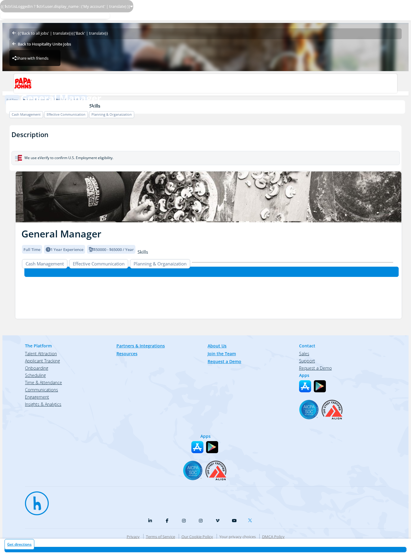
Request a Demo (224, 361)
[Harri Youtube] (234, 521)
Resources (127, 353)
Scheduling (35, 375)
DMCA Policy (273, 536)
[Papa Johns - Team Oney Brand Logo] (205, 83)
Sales (304, 353)
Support (307, 361)
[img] (208, 196)
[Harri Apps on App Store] (305, 386)
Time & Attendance (43, 382)
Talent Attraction (41, 353)
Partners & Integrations (140, 346)
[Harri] (34, 500)
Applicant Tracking (42, 361)
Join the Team (222, 353)
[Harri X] (251, 519)
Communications (41, 390)
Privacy (133, 536)
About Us (217, 346)
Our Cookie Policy (197, 536)
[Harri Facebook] (167, 521)
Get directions (19, 544)
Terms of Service (160, 536)
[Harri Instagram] (184, 521)
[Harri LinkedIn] (150, 521)
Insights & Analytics (43, 404)
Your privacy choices (237, 536)
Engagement (37, 397)
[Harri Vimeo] (218, 521)
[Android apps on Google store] (320, 386)
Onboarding (36, 368)
